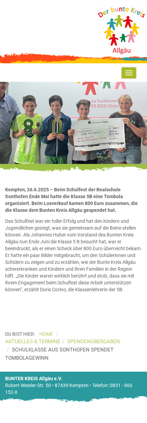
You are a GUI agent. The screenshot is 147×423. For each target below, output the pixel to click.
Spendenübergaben (93, 341)
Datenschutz (121, 419)
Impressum (92, 419)
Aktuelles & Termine (33, 341)
